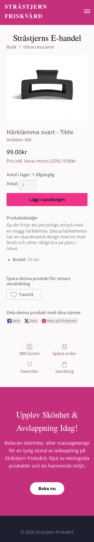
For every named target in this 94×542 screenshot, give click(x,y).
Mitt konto (29, 353)
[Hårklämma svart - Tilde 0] (47, 87)
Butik (11, 47)
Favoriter (29, 371)
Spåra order (64, 353)
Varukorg (64, 371)
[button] (24, 294)
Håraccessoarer (39, 47)
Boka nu (47, 488)
